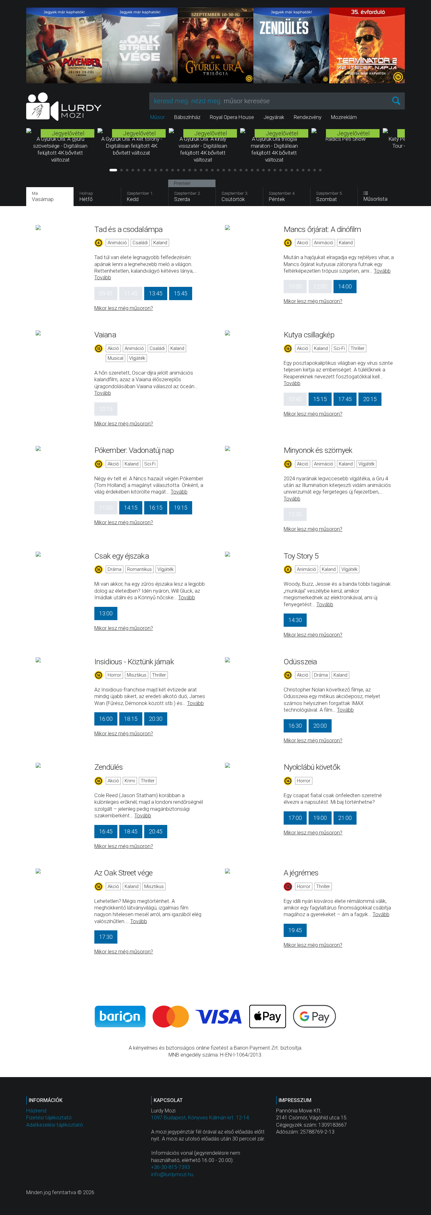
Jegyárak (273, 117)
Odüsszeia (300, 661)
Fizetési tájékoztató (49, 1118)
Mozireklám (344, 117)
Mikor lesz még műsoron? (123, 308)
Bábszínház (187, 117)
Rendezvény (308, 117)
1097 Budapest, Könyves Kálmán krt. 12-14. (200, 1118)
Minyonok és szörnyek (318, 450)
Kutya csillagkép (309, 334)
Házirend (36, 1111)
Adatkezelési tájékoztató (54, 1125)
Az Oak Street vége (123, 872)
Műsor (157, 117)
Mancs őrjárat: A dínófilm (322, 229)
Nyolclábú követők (312, 767)
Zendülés (108, 767)
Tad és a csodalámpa (128, 229)
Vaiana (105, 334)
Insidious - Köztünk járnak (134, 661)
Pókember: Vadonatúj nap (134, 450)
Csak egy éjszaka (121, 555)
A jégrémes (301, 872)
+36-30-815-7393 (170, 1167)
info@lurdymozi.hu (172, 1174)
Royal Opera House (232, 117)
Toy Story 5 (301, 555)
